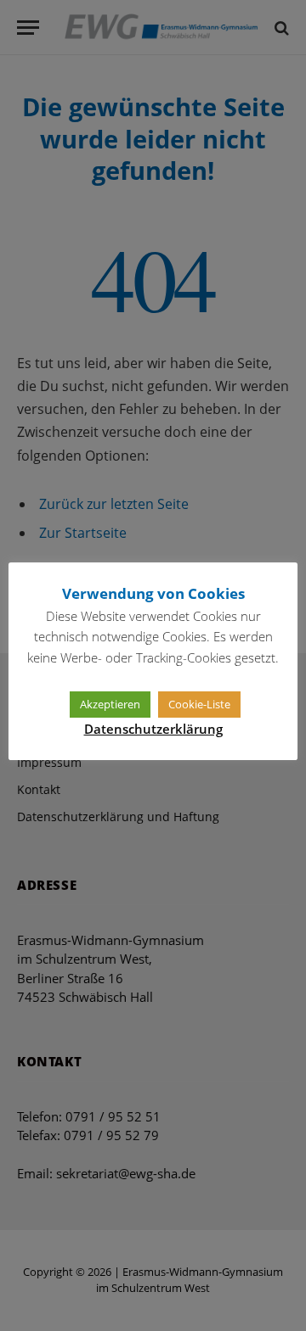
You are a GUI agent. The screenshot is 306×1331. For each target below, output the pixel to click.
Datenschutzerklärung (153, 728)
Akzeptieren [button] (110, 704)
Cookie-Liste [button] (199, 704)
